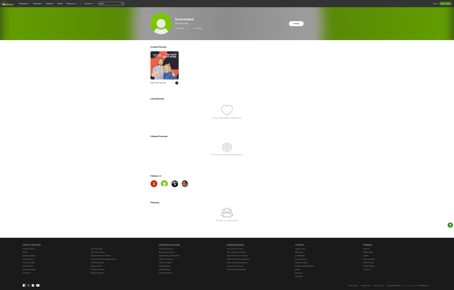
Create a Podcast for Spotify (100, 256)
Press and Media (369, 259)
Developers (299, 276)
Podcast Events (300, 259)
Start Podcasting (96, 249)
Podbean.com (424, 285)
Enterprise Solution (29, 256)
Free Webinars (300, 256)
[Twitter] (28, 285)
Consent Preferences (393, 285)
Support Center (300, 249)
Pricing (60, 3)
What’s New (299, 252)
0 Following (197, 28)
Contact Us (367, 269)
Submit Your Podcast (166, 259)
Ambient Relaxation (165, 273)
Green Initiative (368, 263)
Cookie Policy (366, 285)
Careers (366, 256)
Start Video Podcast (98, 252)
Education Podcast (97, 273)
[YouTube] (37, 285)
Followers (179, 28)
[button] (24, 3)
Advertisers (37, 3)
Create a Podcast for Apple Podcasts (103, 259)
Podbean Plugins (164, 266)
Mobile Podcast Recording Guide (238, 259)
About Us (366, 249)
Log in (435, 3)
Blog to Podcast (96, 266)
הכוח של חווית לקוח (158, 83)
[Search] (122, 3)
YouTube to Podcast (98, 269)
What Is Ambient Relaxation (236, 269)
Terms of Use (378, 285)
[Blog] (33, 285)
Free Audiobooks (164, 269)
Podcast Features (29, 249)
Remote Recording (29, 269)
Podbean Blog (368, 252)
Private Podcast (28, 259)
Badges (297, 269)
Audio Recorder (28, 266)
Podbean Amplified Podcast (304, 266)
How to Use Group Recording (237, 263)
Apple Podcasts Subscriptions (169, 256)
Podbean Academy (301, 263)
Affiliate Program (369, 266)
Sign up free (445, 3)
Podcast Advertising (166, 249)
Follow (296, 24)
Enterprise (49, 3)
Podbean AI (27, 273)
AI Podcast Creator (97, 263)
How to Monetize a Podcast (236, 252)
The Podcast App (29, 263)
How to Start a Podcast (235, 249)
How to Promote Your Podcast (237, 256)
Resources (298, 273)
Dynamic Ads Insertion (166, 252)
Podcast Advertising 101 (235, 266)
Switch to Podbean (165, 263)
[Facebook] (24, 285)
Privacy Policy (353, 285)
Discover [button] (88, 3)
